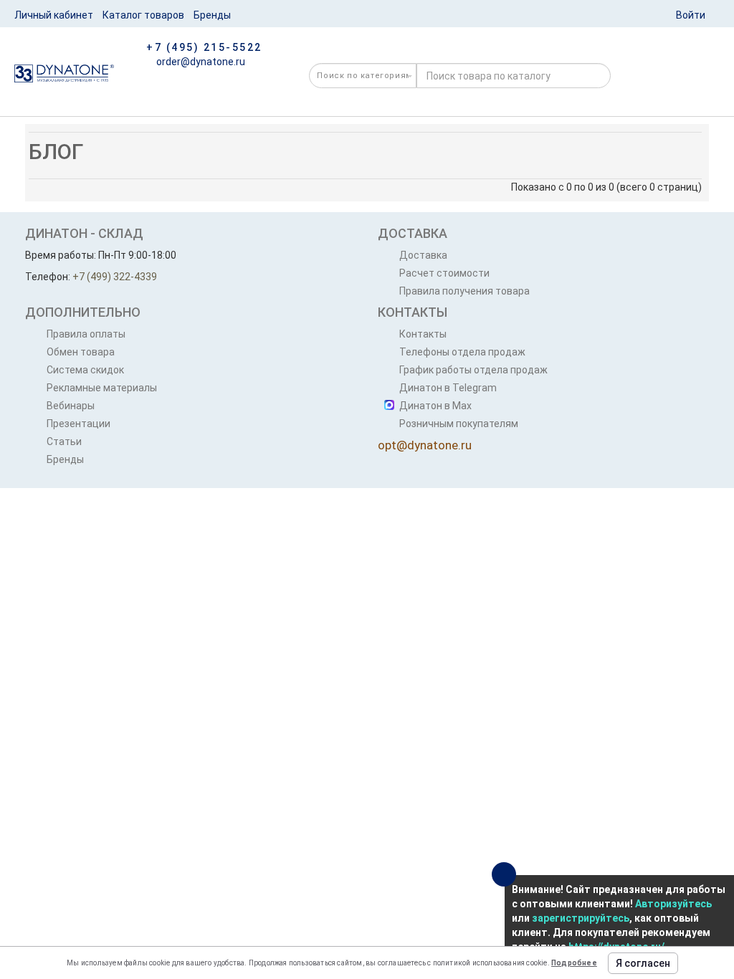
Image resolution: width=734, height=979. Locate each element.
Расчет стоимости (444, 273)
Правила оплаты (86, 334)
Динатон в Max (435, 405)
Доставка (423, 255)
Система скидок (85, 370)
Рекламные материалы (102, 387)
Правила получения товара (464, 291)
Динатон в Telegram (448, 387)
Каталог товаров (143, 15)
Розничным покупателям (458, 423)
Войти (690, 15)
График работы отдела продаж (473, 370)
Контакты (423, 334)
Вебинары (71, 405)
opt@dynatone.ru (425, 445)
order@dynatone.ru (199, 61)
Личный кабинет (53, 15)
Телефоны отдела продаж (462, 352)
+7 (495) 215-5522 (204, 47)
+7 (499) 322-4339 (114, 276)
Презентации (78, 423)
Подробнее (574, 963)
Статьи (64, 441)
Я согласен (643, 963)
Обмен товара (81, 352)
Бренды (212, 15)
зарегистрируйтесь (580, 918)
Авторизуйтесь (673, 903)
